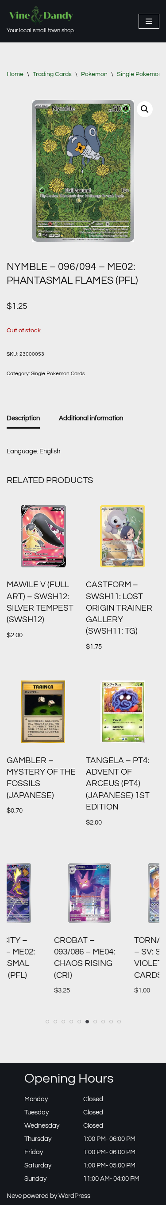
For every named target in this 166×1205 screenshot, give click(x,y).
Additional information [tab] (91, 418)
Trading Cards (52, 74)
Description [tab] (23, 418)
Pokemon (94, 74)
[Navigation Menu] (149, 21)
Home (15, 74)
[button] (145, 109)
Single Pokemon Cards (58, 373)
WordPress (74, 1196)
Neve (14, 1196)
